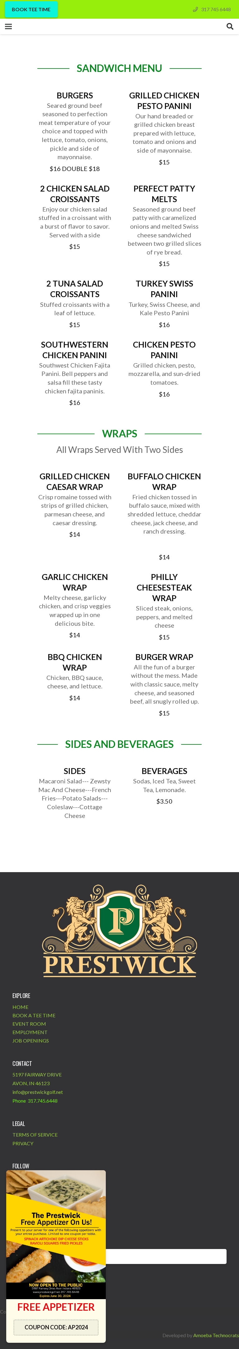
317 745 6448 (216, 9)
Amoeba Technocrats (216, 1335)
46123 (42, 1083)
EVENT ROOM (29, 1024)
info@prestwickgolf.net (37, 1092)
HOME (20, 1007)
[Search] (230, 27)
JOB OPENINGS (30, 1040)
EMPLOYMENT (30, 1032)
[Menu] (8, 26)
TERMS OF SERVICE (35, 1135)
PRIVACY (22, 1143)
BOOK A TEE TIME (33, 1015)
